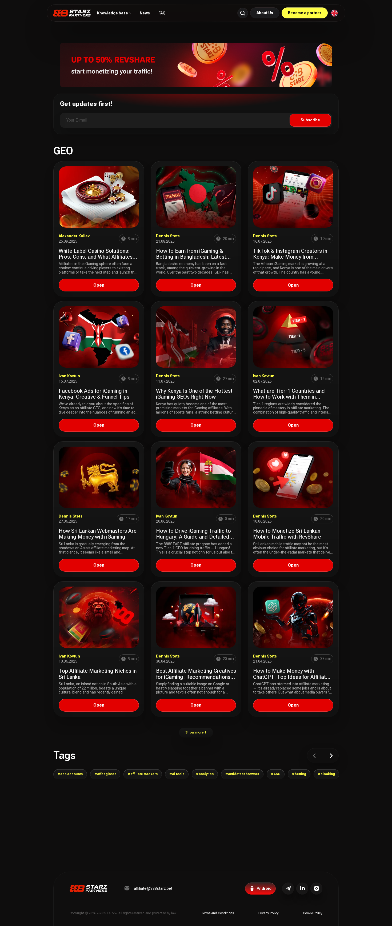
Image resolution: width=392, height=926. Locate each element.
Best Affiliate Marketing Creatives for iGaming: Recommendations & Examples (196, 677)
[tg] (288, 889)
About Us (265, 13)
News (145, 13)
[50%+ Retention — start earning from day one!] (196, 64)
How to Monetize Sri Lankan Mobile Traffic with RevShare (287, 534)
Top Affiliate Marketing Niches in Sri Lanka (98, 674)
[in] (316, 889)
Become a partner (304, 13)
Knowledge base (112, 13)
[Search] (242, 13)
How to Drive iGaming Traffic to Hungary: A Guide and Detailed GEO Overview (193, 537)
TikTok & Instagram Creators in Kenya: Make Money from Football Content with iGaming (290, 257)
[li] (302, 889)
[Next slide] (331, 755)
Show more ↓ (196, 732)
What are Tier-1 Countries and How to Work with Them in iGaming (289, 397)
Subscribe (310, 120)
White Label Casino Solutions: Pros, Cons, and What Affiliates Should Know (96, 257)
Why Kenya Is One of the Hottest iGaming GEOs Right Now (194, 394)
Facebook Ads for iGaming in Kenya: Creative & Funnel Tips (94, 394)
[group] (70, 774)
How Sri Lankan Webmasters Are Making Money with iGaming (98, 534)
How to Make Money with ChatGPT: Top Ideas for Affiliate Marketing (291, 677)
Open (98, 285)
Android (264, 888)
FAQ (162, 13)
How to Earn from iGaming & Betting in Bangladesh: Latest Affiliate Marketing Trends (191, 257)
